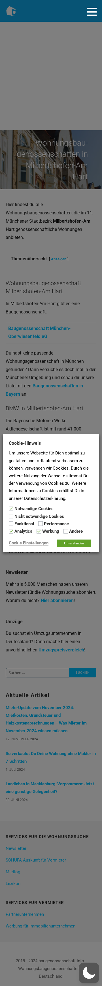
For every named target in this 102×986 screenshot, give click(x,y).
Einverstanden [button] (74, 543)
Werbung (50, 531)
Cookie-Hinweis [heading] (25, 443)
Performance (56, 523)
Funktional (24, 523)
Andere (76, 531)
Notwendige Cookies (34, 508)
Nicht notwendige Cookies (39, 516)
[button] (94, 11)
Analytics (23, 531)
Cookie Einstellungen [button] (28, 543)
